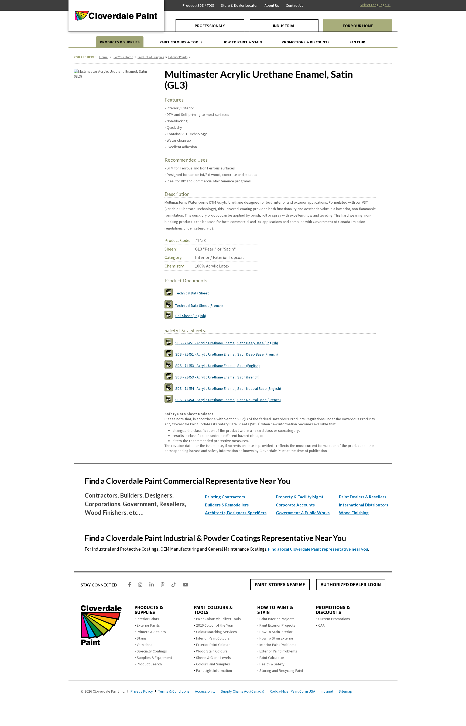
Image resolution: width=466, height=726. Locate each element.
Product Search (149, 664)
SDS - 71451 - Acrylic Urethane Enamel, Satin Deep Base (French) (226, 354)
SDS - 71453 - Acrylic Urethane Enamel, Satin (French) (217, 377)
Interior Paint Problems (277, 644)
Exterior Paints (177, 57)
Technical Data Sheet (192, 293)
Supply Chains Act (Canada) (242, 691)
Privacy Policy (142, 691)
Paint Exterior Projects (277, 625)
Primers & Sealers (151, 631)
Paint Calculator (271, 657)
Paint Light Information (214, 670)
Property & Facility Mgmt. (300, 496)
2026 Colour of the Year (214, 625)
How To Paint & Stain (275, 610)
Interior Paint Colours (213, 638)
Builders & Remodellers (227, 504)
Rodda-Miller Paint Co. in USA (292, 691)
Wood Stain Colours (212, 651)
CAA (321, 625)
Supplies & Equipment (154, 657)
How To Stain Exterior (276, 638)
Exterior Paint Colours (213, 644)
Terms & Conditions (174, 691)
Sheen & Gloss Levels (213, 657)
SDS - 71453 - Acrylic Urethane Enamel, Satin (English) (217, 365)
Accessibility (205, 691)
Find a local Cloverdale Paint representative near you (318, 549)
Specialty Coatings (152, 651)
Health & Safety (272, 664)
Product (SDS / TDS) (198, 5)
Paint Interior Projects (276, 618)
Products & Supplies (151, 57)
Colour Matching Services (216, 631)
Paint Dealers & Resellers (362, 496)
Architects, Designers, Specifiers (235, 512)
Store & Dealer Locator (239, 5)
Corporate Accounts (295, 504)
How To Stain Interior (276, 631)
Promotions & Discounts (333, 610)
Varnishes (144, 644)
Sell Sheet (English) (190, 315)
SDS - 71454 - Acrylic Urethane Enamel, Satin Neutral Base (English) (228, 388)
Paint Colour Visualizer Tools (218, 618)
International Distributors (363, 504)
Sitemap (345, 691)
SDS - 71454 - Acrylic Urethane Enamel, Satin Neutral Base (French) (228, 399)
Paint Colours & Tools (213, 610)
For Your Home (123, 57)
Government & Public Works (303, 512)
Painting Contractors (225, 496)
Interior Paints (148, 618)
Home (103, 57)
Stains (142, 638)
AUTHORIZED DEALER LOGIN (351, 584)
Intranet (327, 691)
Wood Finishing (354, 512)
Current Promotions (334, 618)
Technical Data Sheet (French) (199, 305)
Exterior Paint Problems (278, 651)
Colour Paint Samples (213, 664)
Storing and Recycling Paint (281, 670)
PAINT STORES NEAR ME (280, 584)
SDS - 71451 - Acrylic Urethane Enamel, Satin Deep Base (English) (226, 343)
